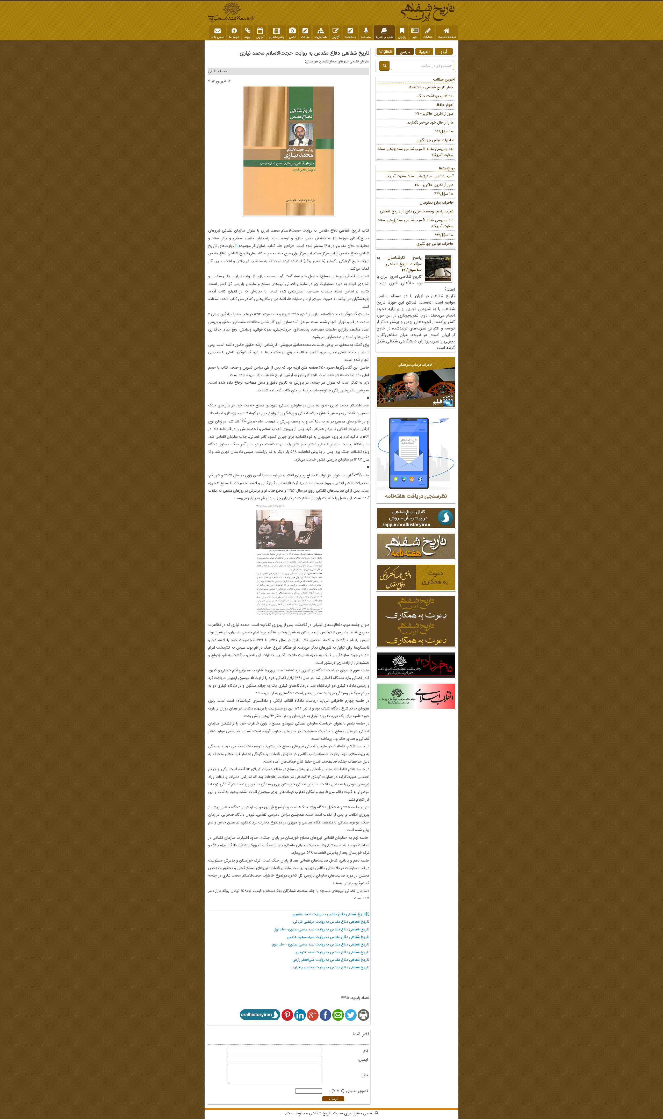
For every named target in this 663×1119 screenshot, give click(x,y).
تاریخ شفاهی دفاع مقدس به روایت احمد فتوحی (332, 952)
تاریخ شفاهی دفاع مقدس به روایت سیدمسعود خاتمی (328, 937)
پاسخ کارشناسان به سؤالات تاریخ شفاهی (399, 263)
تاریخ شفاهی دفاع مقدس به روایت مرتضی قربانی (331, 922)
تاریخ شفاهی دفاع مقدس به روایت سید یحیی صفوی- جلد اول (321, 930)
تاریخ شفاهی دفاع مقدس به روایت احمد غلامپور (329, 914)
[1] (237, 246)
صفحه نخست (447, 36)
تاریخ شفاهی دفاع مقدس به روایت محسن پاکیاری (330, 967)
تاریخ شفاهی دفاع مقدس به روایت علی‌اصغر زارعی (330, 960)
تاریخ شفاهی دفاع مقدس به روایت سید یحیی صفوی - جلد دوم (320, 945)
